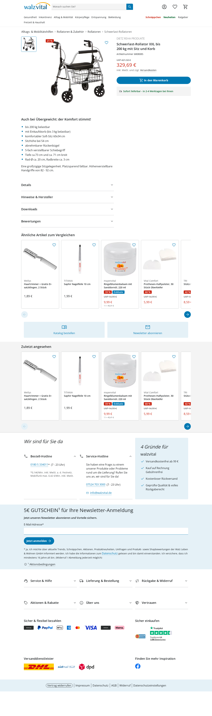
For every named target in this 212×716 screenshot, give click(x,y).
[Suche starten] (129, 7)
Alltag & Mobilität (63, 17)
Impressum (83, 685)
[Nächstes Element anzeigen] (187, 314)
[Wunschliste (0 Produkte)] (175, 6)
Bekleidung (114, 17)
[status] (88, 6)
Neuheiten (169, 17)
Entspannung (98, 17)
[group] (78, 71)
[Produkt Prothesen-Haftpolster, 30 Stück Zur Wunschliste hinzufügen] (173, 244)
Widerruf (125, 685)
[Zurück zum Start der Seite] (208, 692)
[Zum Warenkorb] (185, 6)
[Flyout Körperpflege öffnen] (90, 18)
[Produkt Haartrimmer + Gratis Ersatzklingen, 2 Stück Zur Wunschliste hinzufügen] (54, 244)
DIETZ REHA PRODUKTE (131, 38)
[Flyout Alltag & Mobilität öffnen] (74, 18)
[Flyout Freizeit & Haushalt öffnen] (46, 23)
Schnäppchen (153, 17)
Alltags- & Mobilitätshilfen (37, 32)
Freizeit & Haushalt (34, 22)
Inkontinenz (45, 17)
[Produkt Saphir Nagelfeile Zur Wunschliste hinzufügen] (94, 244)
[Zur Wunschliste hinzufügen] (106, 42)
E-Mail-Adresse (33, 524)
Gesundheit (30, 17)
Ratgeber (183, 17)
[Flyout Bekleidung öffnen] (122, 18)
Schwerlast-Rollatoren (118, 32)
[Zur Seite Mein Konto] (164, 6)
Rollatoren (94, 32)
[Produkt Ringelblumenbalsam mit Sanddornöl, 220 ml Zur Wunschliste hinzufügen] (134, 244)
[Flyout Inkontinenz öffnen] (53, 18)
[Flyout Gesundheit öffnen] (38, 18)
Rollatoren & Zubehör (70, 32)
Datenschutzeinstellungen (149, 685)
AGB (114, 685)
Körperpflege (82, 17)
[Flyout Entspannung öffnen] (107, 18)
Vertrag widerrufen (59, 685)
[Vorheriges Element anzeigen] (24, 314)
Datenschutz (110, 553)
